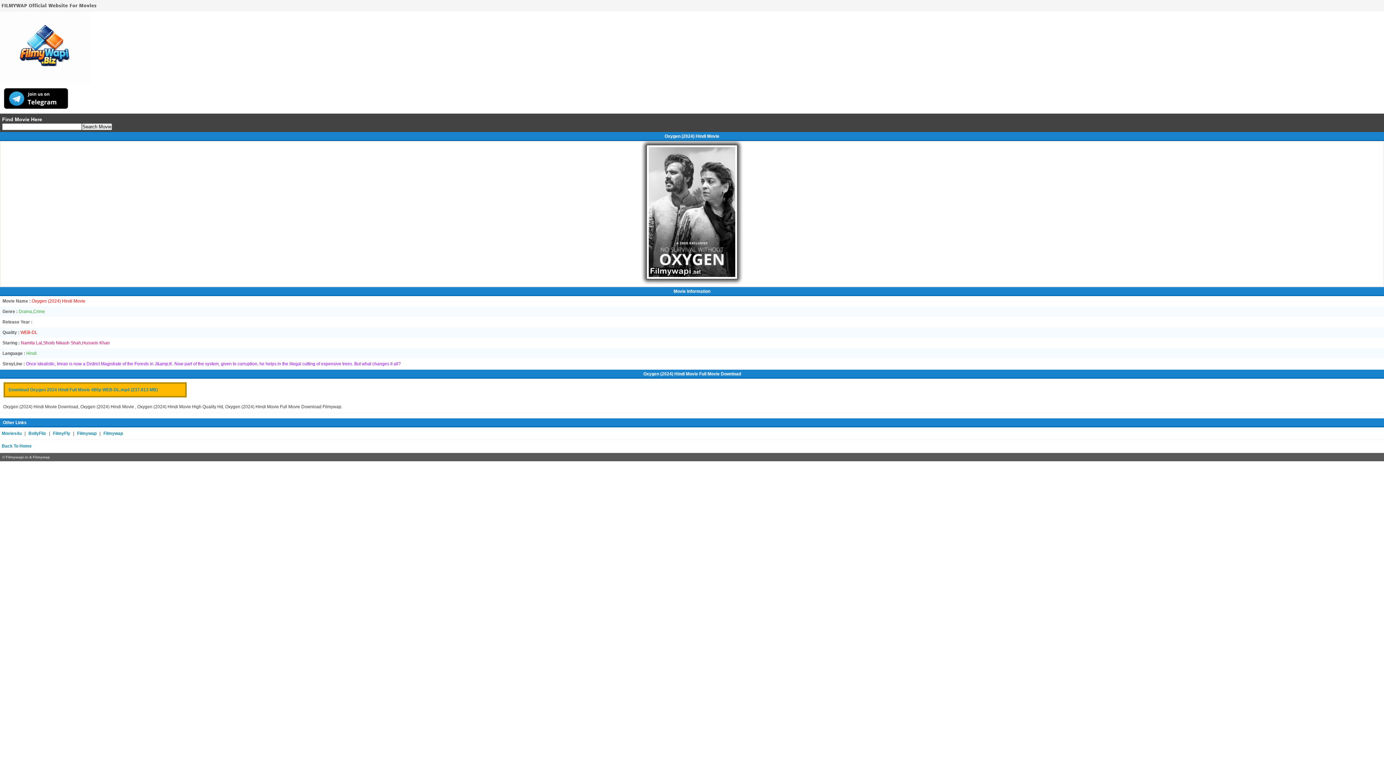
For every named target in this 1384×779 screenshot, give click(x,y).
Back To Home (17, 446)
